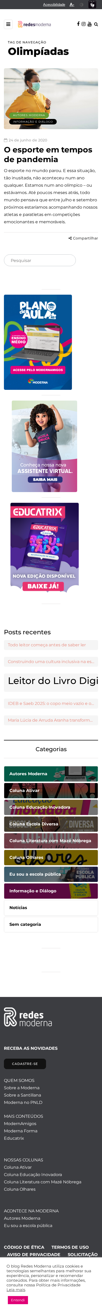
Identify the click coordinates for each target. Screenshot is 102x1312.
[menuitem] (54, 4)
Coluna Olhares (20, 1189)
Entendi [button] (18, 1300)
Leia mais (16, 1289)
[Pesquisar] (67, 260)
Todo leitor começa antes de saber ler (47, 644)
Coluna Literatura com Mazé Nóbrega (42, 1181)
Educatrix (14, 1138)
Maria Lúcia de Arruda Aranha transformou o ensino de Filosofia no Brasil (53, 720)
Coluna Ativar (18, 1167)
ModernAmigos (20, 1123)
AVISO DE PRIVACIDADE (33, 1254)
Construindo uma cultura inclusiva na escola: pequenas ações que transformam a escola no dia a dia (53, 661)
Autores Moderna (29, 115)
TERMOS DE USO (70, 1247)
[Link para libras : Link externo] (92, 4)
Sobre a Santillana (22, 1095)
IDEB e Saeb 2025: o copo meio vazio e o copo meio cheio (53, 703)
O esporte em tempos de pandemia (48, 154)
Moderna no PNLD (23, 1102)
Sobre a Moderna (21, 1087)
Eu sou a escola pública (28, 1225)
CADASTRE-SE (25, 1064)
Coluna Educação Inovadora (33, 1174)
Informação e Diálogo (33, 121)
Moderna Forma (20, 1130)
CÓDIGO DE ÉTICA (24, 1247)
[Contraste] (82, 4)
